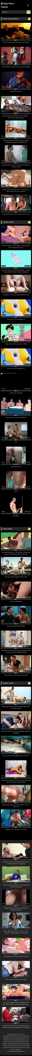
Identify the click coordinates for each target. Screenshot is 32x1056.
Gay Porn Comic (7, 5)
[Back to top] (26, 1050)
